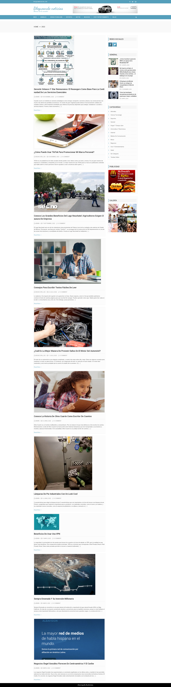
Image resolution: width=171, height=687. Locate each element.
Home (36, 27)
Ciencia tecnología (56, 17)
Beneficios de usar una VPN (47, 534)
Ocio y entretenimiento (101, 17)
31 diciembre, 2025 (126, 89)
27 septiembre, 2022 (48, 223)
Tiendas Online (115, 157)
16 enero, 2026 (125, 65)
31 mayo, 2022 (46, 538)
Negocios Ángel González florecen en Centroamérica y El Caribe (64, 663)
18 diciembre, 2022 (48, 97)
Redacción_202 (40, 157)
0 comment (60, 97)
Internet (113, 132)
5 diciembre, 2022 (53, 157)
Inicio (35, 17)
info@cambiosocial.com (40, 1)
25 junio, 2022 (46, 421)
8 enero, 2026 (125, 78)
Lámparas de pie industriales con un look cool (55, 494)
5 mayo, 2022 (46, 603)
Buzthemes (89, 685)
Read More (37, 110)
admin (37, 97)
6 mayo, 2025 (124, 98)
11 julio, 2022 (52, 355)
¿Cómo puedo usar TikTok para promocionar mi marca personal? (64, 152)
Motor (78, 17)
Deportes (69, 17)
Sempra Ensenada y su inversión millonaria (54, 599)
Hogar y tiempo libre (117, 125)
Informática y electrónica (118, 129)
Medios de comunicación (118, 136)
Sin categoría (114, 154)
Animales (43, 17)
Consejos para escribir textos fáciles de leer (55, 287)
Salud (114, 17)
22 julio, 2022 (52, 292)
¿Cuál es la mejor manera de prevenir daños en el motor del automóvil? (67, 351)
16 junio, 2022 (46, 498)
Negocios (87, 17)
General (113, 122)
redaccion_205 (40, 355)
